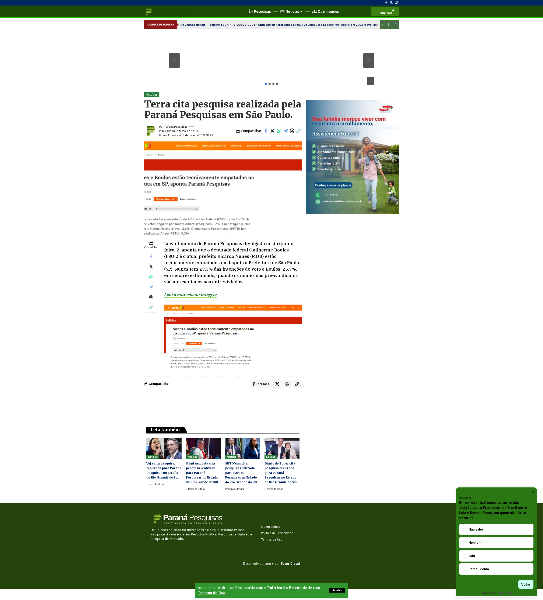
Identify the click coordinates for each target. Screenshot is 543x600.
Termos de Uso (211, 592)
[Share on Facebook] (266, 130)
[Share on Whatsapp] (279, 130)
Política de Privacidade (289, 587)
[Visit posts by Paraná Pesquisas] (150, 130)
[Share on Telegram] (285, 130)
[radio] (464, 529)
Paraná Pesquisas (175, 126)
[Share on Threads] (292, 130)
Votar (526, 584)
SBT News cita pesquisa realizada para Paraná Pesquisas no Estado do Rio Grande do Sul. (241, 473)
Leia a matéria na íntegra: (190, 295)
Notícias (151, 94)
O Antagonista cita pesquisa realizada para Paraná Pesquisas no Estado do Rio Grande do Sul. (202, 473)
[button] (337, 590)
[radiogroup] (496, 549)
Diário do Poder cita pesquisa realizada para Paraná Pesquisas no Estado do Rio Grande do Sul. (281, 473)
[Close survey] (533, 491)
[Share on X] (272, 130)
